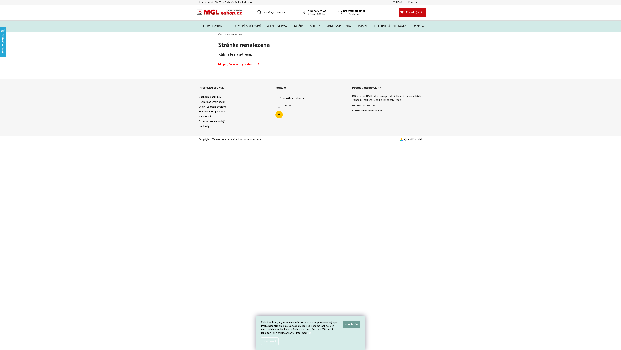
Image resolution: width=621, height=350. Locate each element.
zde (309, 333)
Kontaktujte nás (246, 2)
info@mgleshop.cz (354, 10)
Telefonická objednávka (212, 111)
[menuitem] (210, 26)
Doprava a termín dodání (212, 102)
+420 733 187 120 (317, 10)
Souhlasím (351, 324)
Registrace (413, 2)
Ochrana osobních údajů (212, 121)
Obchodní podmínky (210, 97)
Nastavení (270, 341)
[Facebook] (279, 114)
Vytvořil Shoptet (413, 139)
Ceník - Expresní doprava (212, 107)
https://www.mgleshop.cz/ (238, 64)
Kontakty (204, 126)
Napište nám (206, 116)
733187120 (289, 105)
